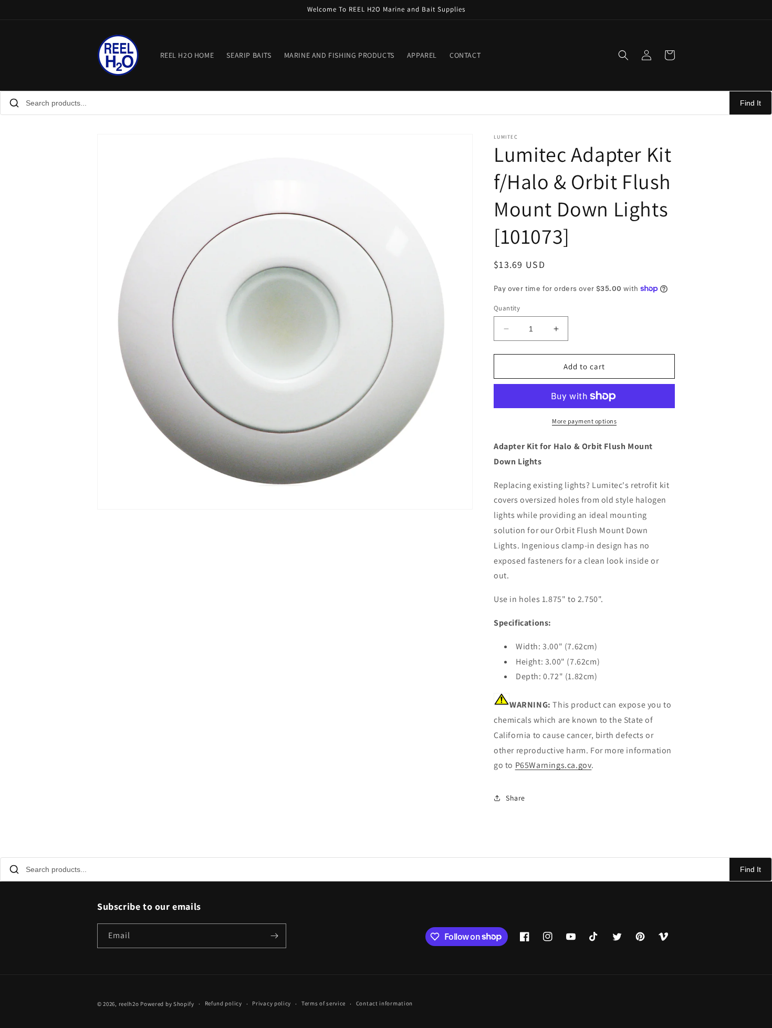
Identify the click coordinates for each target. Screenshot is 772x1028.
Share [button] (515, 798)
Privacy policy (271, 1003)
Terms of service (323, 1003)
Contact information (384, 1003)
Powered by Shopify (167, 1004)
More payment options (584, 421)
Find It (750, 103)
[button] (623, 55)
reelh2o (129, 1004)
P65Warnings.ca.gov (553, 765)
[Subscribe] (274, 935)
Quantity (507, 308)
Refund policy (223, 1003)
